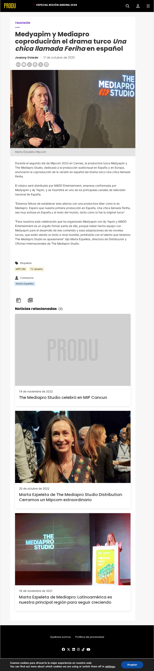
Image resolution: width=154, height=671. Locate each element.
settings (110, 666)
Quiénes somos (60, 637)
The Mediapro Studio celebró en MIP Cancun (63, 397)
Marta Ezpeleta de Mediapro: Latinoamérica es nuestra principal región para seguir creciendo (65, 599)
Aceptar (132, 665)
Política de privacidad (89, 637)
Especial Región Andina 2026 (56, 5)
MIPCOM (20, 269)
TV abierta (36, 269)
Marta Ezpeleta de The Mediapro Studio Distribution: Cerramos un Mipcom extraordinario (71, 497)
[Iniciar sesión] (136, 5)
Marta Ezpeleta (25, 283)
